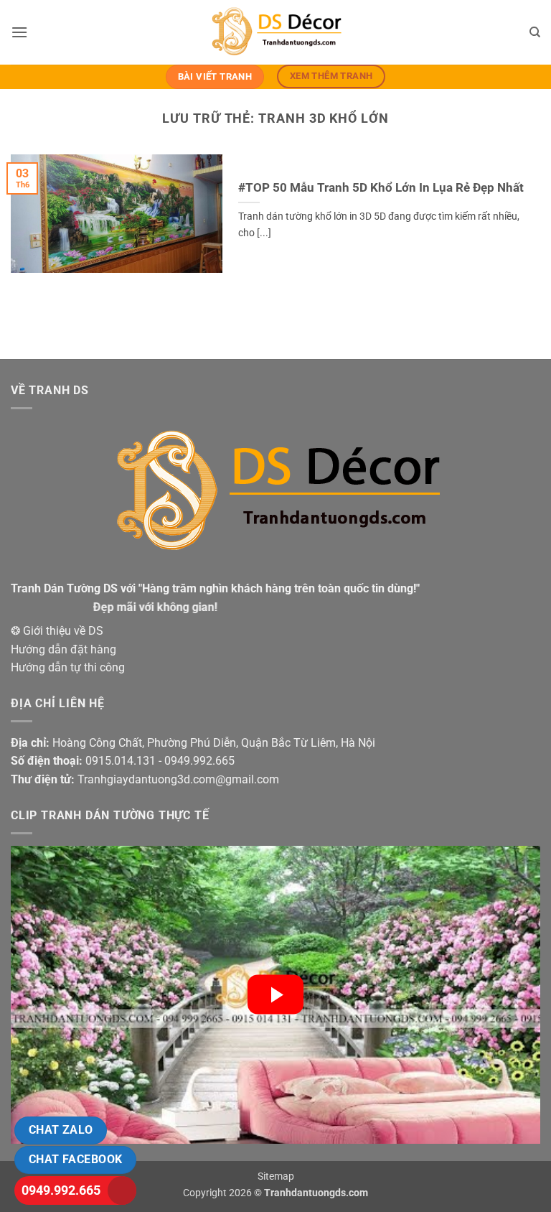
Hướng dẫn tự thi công (68, 667)
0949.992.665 (61, 1190)
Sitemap (276, 1176)
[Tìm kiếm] (534, 32)
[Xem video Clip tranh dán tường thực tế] (275, 995)
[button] (19, 32)
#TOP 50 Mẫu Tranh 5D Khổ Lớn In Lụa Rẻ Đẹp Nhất (381, 188)
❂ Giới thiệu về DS (57, 631)
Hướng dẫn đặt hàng (63, 649)
